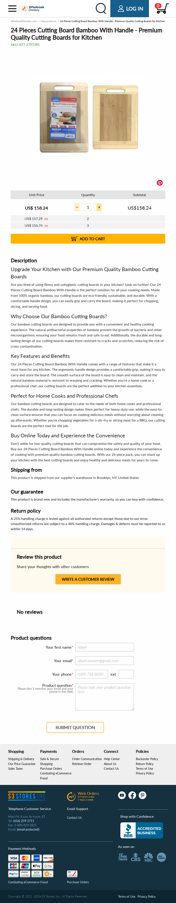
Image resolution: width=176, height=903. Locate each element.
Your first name (59, 647)
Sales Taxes (15, 768)
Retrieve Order (81, 764)
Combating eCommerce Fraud (28, 882)
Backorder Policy (147, 759)
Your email (63, 660)
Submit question (75, 727)
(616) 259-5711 (23, 821)
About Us (110, 764)
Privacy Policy (145, 773)
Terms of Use (144, 768)
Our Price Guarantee (21, 764)
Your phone (62, 674)
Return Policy (144, 764)
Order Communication (87, 759)
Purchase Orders (51, 768)
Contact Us (111, 768)
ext (113, 674)
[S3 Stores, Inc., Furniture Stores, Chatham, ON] (141, 830)
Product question (57, 685)
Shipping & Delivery (21, 759)
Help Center (112, 759)
